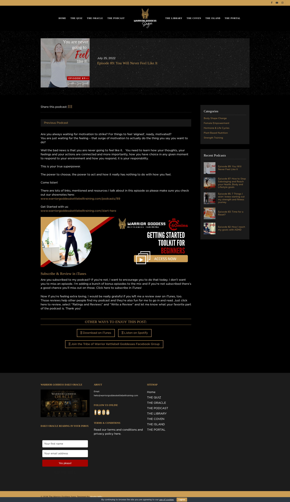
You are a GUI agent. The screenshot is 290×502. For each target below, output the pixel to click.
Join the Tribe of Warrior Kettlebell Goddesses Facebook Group (115, 344)
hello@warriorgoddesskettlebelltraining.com (116, 396)
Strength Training (213, 138)
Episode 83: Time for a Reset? (230, 213)
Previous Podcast (56, 122)
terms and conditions (122, 429)
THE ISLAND (212, 18)
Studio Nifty (96, 497)
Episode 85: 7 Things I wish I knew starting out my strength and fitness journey (231, 198)
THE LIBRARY (173, 18)
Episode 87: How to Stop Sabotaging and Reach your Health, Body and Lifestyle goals (232, 183)
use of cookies (166, 500)
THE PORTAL (232, 18)
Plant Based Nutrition (216, 133)
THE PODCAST (116, 18)
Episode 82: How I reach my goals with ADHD (231, 228)
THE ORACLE (95, 18)
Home (62, 18)
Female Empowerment (216, 123)
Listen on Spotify (135, 332)
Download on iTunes (96, 332)
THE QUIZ (76, 18)
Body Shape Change (215, 118)
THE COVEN (194, 18)
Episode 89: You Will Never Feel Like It (127, 63)
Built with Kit (65, 472)
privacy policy (103, 433)
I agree (182, 499)
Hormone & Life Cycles (216, 128)
